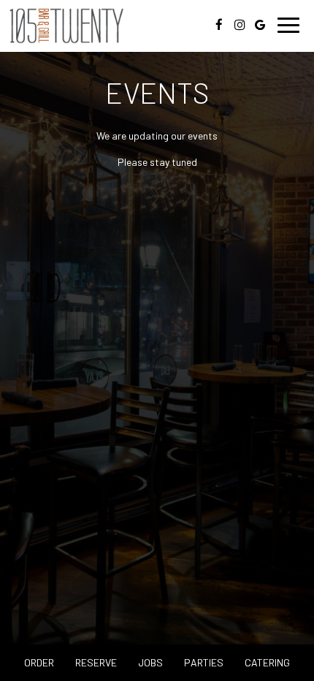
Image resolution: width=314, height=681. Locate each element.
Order (39, 662)
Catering (267, 662)
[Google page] (260, 25)
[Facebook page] (219, 25)
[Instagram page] (239, 25)
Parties (203, 662)
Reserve (96, 662)
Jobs (150, 662)
